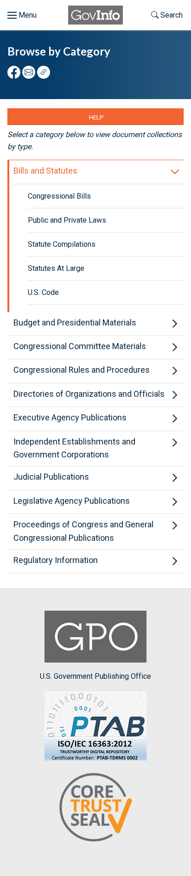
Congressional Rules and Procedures (81, 370)
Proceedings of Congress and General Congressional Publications (83, 531)
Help (96, 117)
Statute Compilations (62, 244)
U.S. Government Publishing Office (95, 676)
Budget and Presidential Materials (74, 322)
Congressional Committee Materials (79, 346)
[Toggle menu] (22, 15)
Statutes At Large (56, 268)
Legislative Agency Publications (71, 501)
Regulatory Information (55, 560)
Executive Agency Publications (70, 417)
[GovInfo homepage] (95, 15)
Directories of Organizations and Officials (89, 394)
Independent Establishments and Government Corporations (74, 448)
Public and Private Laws (67, 220)
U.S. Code (43, 292)
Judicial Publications (51, 477)
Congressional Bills (59, 196)
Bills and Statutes (45, 170)
